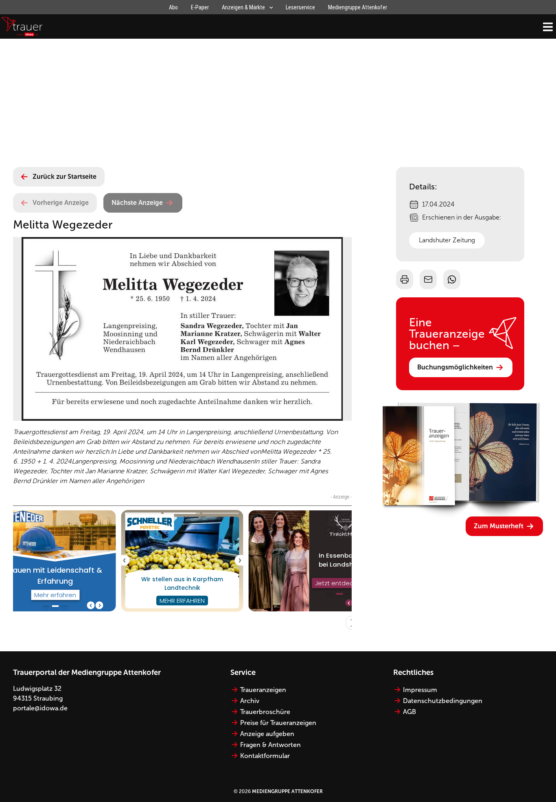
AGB (409, 711)
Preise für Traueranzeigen (278, 722)
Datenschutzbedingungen (442, 700)
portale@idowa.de (40, 708)
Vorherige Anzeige (61, 202)
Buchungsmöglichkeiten (455, 367)
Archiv (249, 700)
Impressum (420, 689)
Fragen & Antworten (270, 744)
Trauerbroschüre (265, 711)
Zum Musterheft (498, 526)
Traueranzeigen (263, 689)
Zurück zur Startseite (64, 176)
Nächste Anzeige (137, 202)
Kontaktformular (265, 755)
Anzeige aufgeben (267, 733)
